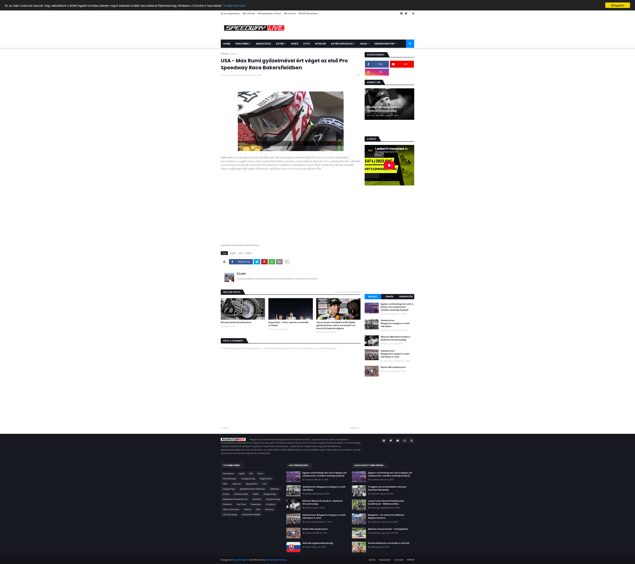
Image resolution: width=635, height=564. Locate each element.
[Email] (279, 261)
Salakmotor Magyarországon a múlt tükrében (395, 323)
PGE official (290, 13)
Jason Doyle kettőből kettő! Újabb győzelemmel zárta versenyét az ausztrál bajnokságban (335, 325)
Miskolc (247, 509)
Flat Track (241, 504)
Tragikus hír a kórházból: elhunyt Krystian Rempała (387, 488)
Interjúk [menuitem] (320, 43)
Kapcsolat (384, 559)
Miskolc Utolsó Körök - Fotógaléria (388, 529)
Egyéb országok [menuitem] (342, 43)
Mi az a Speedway (230, 13)
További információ (234, 5)
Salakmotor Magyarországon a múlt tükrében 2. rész (395, 353)
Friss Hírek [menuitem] (242, 43)
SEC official (249, 13)
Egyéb (234, 53)
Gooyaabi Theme (276, 559)
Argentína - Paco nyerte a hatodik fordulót (288, 324)
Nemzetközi (228, 473)
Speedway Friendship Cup (235, 499)
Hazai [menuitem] (363, 43)
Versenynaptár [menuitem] (384, 43)
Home (372, 559)
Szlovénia (227, 504)
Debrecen (274, 489)
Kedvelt (373, 296)
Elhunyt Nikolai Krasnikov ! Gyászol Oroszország (384, 109)
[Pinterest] (264, 261)
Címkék (389, 296)
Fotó (264, 483)
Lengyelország (248, 478)
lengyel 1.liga (229, 489)
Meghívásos (265, 478)
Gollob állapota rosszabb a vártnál (388, 543)
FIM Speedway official (269, 13)
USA (240, 253)
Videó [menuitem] (294, 43)
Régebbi (354, 427)
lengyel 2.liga (270, 494)
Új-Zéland (270, 504)
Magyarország (273, 499)
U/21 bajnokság (230, 514)
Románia (269, 509)
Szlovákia (257, 499)
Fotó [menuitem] (306, 43)
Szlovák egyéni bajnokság (317, 543)
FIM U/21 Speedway (308, 13)
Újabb (225, 427)
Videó (248, 253)
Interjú (226, 494)
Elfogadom (617, 5)
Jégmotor (236, 483)
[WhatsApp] (272, 261)
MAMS (255, 494)
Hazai (260, 473)
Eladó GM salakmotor (393, 367)
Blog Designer (240, 559)
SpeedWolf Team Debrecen (252, 489)
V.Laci (241, 273)
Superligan (256, 504)
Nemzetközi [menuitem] (263, 43)
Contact (398, 559)
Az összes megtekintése (347, 292)
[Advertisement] (389, 240)
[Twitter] (257, 261)
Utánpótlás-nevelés (251, 514)
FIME (225, 483)
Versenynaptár (241, 494)
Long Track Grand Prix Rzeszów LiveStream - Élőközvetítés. (386, 502)
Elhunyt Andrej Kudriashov (236, 322)
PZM (258, 509)
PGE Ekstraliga (229, 478)
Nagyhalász (251, 483)
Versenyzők (406, 296)
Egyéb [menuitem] (280, 43)
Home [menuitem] (226, 43)
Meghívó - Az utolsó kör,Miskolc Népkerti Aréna (386, 516)
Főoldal (225, 53)
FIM (251, 473)
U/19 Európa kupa (231, 509)
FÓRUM (410, 559)
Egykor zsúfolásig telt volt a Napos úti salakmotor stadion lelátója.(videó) (397, 307)
